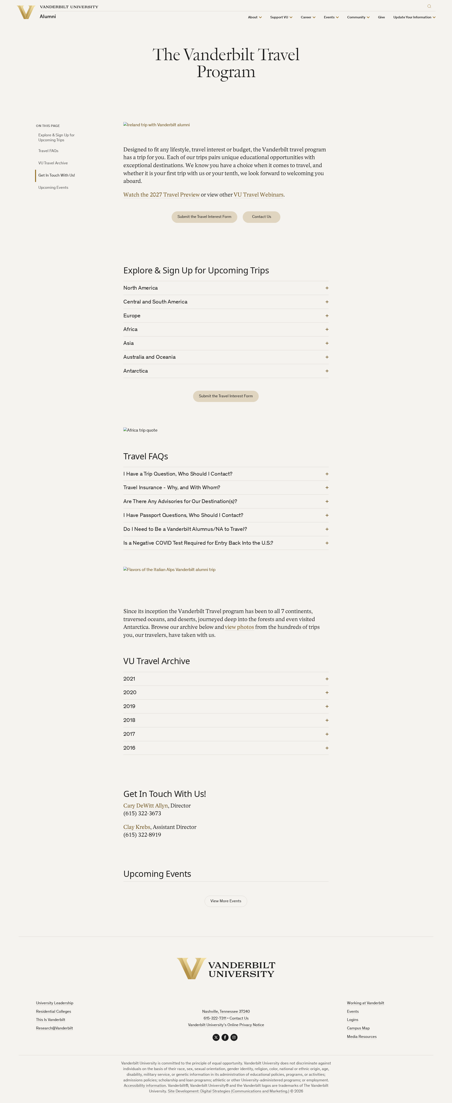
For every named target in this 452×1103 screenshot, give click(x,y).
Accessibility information (145, 1086)
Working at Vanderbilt (365, 1003)
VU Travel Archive (53, 163)
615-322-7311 (215, 1019)
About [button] (253, 17)
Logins (352, 1020)
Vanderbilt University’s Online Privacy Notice (226, 1025)
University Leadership (54, 1003)
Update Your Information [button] (412, 17)
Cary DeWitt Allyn (145, 805)
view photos (239, 627)
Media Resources (362, 1037)
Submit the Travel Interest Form (204, 217)
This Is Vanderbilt (50, 1020)
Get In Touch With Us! (56, 176)
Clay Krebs (136, 827)
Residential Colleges (53, 1012)
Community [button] (356, 17)
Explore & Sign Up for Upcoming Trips (56, 138)
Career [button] (306, 17)
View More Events (225, 901)
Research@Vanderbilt (54, 1029)
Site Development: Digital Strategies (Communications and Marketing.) (228, 1092)
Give (381, 17)
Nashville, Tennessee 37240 (226, 1012)
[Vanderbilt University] (226, 968)
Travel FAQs (48, 151)
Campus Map (358, 1029)
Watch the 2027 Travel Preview (161, 194)
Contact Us (261, 217)
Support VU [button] (279, 17)
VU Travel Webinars (258, 194)
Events (353, 1012)
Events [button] (329, 17)
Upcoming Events (53, 188)
